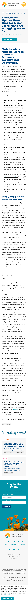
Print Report (8, 39)
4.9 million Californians (11, 177)
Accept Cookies (7, 598)
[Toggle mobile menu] (23, 4)
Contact (5, 544)
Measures (15, 409)
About (10, 542)
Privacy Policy (6, 594)
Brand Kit (16, 542)
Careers (24, 542)
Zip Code (6, 500)
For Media (13, 544)
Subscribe (7, 506)
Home (3, 12)
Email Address (7, 494)
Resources (8, 12)
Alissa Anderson (18, 34)
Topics (3, 542)
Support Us (21, 544)
